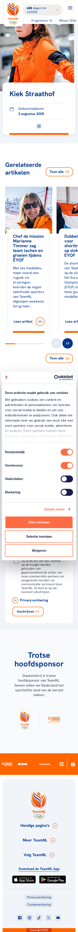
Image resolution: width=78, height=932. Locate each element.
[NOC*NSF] (73, 764)
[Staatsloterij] (7, 764)
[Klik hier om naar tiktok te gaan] (39, 917)
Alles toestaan (39, 522)
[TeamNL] (24, 719)
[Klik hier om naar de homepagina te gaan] (13, 13)
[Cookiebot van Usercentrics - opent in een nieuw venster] (55, 378)
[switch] (67, 465)
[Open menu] (70, 8)
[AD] (61, 764)
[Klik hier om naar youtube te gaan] (58, 917)
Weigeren (39, 550)
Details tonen (54, 509)
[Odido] (22, 764)
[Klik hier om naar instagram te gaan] (29, 917)
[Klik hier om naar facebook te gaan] (19, 917)
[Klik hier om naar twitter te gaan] (48, 917)
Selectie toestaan (39, 536)
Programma (39, 20)
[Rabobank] (44, 764)
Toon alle (57, 171)
